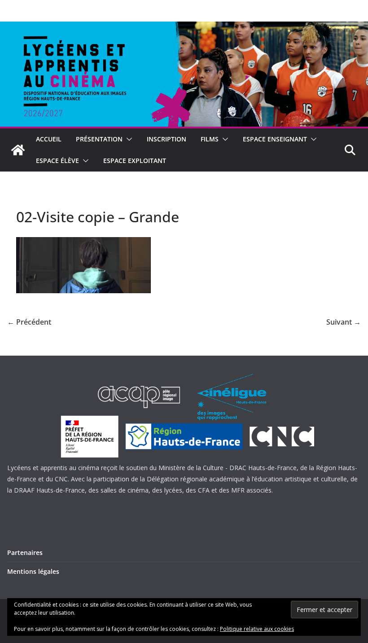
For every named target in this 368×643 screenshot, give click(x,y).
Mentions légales (33, 571)
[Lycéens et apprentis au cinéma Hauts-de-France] (18, 150)
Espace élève (57, 160)
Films (210, 139)
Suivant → (343, 322)
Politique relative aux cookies (257, 629)
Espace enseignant (275, 139)
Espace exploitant (134, 160)
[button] (127, 139)
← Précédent (29, 322)
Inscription (166, 139)
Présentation (99, 139)
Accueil (48, 139)
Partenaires (25, 552)
